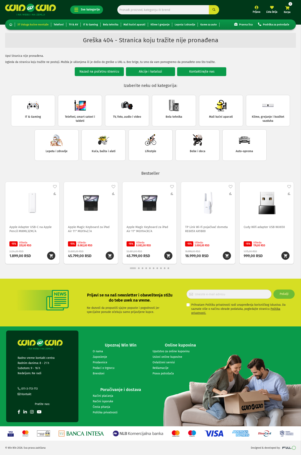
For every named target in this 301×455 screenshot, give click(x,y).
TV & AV (73, 24)
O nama (98, 351)
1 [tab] (133, 268)
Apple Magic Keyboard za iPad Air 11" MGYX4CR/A (147, 229)
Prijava (256, 11)
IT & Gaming (90, 24)
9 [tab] (164, 268)
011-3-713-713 (29, 388)
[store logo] (30, 9)
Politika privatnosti (105, 412)
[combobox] (168, 9)
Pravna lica (246, 24)
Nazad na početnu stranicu (99, 71)
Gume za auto (208, 24)
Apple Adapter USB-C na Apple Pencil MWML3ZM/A (30, 229)
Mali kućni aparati (134, 24)
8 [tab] (161, 268)
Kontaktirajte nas (201, 71)
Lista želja (271, 11)
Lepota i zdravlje (185, 24)
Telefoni (59, 24)
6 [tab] (153, 268)
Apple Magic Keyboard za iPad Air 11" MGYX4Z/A (89, 229)
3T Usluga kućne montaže (33, 24)
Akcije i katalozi (150, 71)
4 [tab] (146, 268)
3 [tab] (142, 268)
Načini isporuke (103, 401)
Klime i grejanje (160, 24)
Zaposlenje (100, 357)
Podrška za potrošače (275, 24)
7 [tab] (157, 268)
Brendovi (98, 373)
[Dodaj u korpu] (51, 256)
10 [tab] (168, 268)
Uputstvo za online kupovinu (171, 351)
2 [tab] (139, 268)
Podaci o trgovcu (103, 368)
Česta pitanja (101, 407)
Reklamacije (161, 368)
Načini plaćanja (103, 396)
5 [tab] (150, 268)
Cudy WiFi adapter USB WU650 (264, 227)
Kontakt (25, 394)
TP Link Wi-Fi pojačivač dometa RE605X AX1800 (206, 229)
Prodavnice (100, 362)
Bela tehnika (110, 24)
